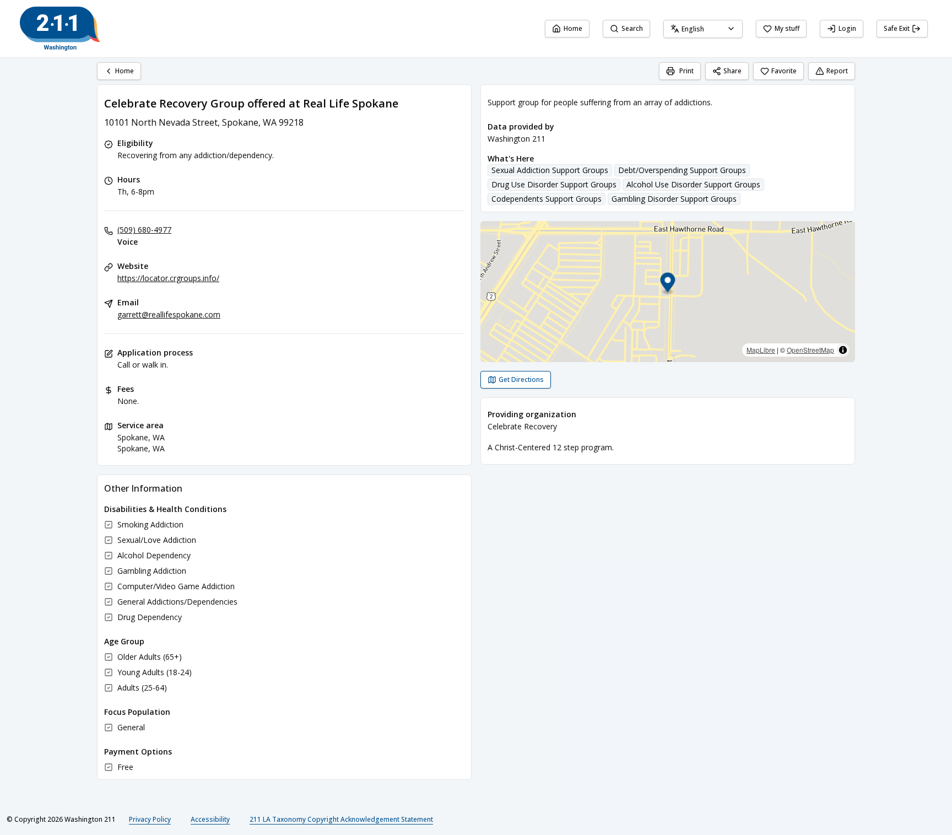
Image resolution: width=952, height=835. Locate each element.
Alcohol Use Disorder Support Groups (693, 184)
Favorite (784, 71)
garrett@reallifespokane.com (168, 314)
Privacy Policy (150, 819)
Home (573, 28)
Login (847, 28)
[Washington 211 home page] (60, 29)
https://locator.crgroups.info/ (168, 278)
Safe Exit (897, 28)
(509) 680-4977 (144, 229)
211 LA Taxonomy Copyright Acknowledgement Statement (341, 819)
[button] (668, 284)
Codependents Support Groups (546, 198)
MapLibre (761, 349)
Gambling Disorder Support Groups (674, 198)
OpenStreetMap (810, 349)
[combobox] (703, 29)
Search (632, 28)
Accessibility (210, 819)
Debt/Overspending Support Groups (682, 170)
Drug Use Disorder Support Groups (553, 184)
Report (837, 71)
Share (732, 71)
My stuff (787, 28)
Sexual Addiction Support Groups (549, 170)
